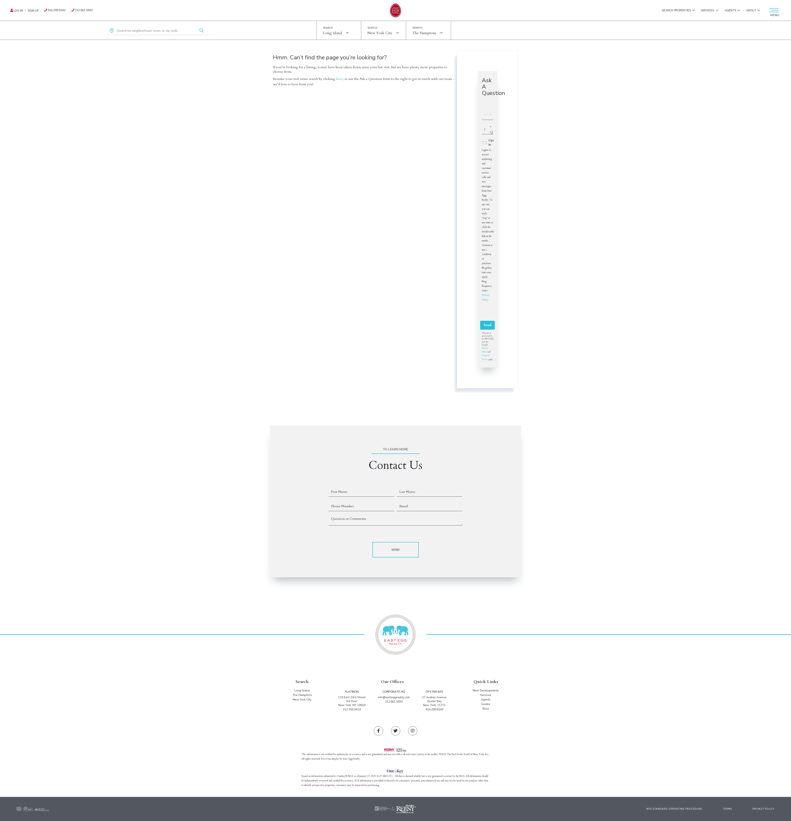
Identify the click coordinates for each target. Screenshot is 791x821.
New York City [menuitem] (302, 700)
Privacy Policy (763, 808)
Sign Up (33, 11)
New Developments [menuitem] (486, 690)
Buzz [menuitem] (486, 709)
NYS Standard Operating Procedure (674, 808)
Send (487, 325)
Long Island (332, 33)
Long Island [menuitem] (302, 690)
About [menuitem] (751, 10)
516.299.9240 (56, 10)
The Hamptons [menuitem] (302, 695)
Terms (727, 808)
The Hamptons (424, 33)
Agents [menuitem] (730, 10)
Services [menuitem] (708, 10)
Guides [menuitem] (485, 704)
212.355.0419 (352, 709)
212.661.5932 (84, 10)
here (339, 79)
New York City (379, 33)
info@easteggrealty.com (394, 697)
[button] (201, 31)
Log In (18, 11)
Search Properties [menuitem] (676, 10)
